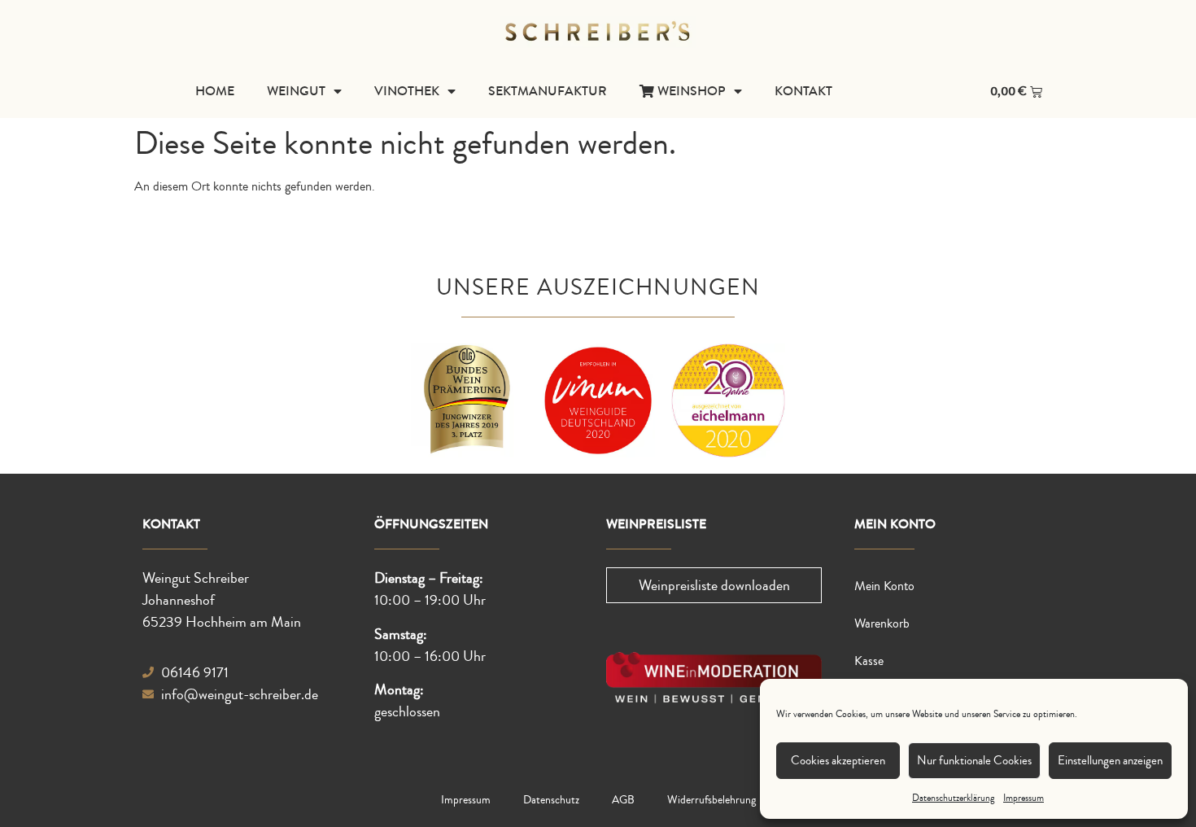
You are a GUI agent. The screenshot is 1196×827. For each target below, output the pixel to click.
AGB (623, 800)
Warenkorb (882, 623)
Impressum (1023, 798)
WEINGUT (296, 90)
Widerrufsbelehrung (711, 800)
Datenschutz (551, 800)
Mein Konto (884, 586)
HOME (214, 90)
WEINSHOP (690, 90)
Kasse (869, 661)
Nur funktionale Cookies (974, 760)
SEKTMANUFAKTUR (547, 90)
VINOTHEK (406, 90)
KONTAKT (803, 90)
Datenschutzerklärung (953, 798)
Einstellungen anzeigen (1110, 760)
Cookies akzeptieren (838, 760)
